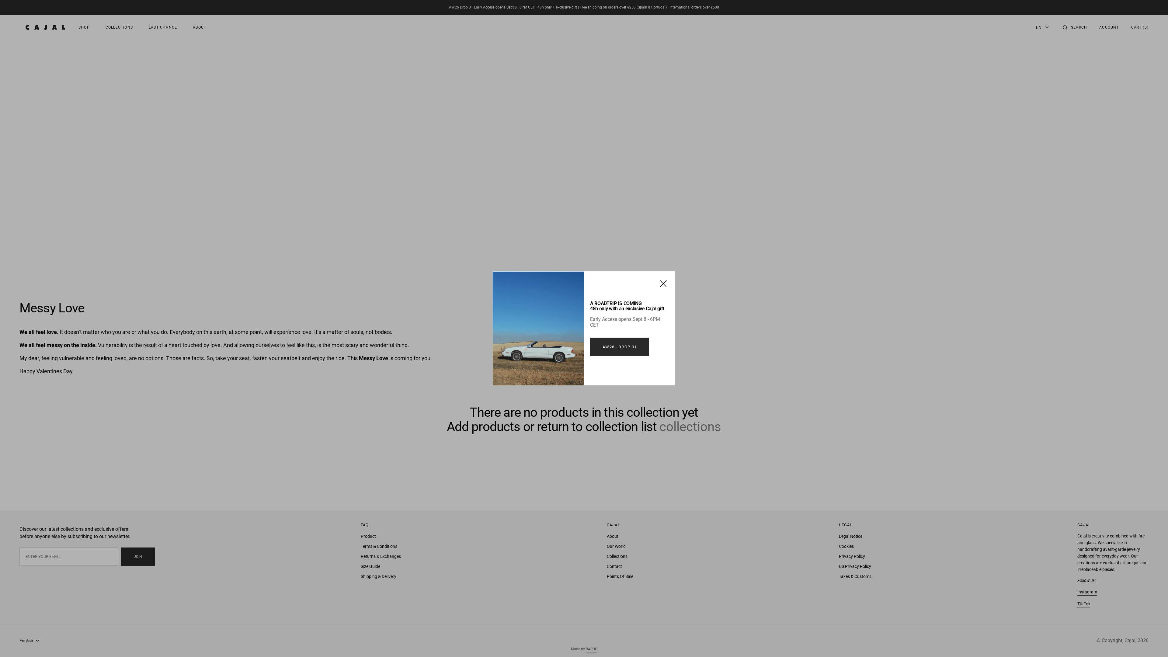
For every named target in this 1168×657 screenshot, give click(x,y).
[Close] (663, 283)
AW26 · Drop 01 (620, 347)
